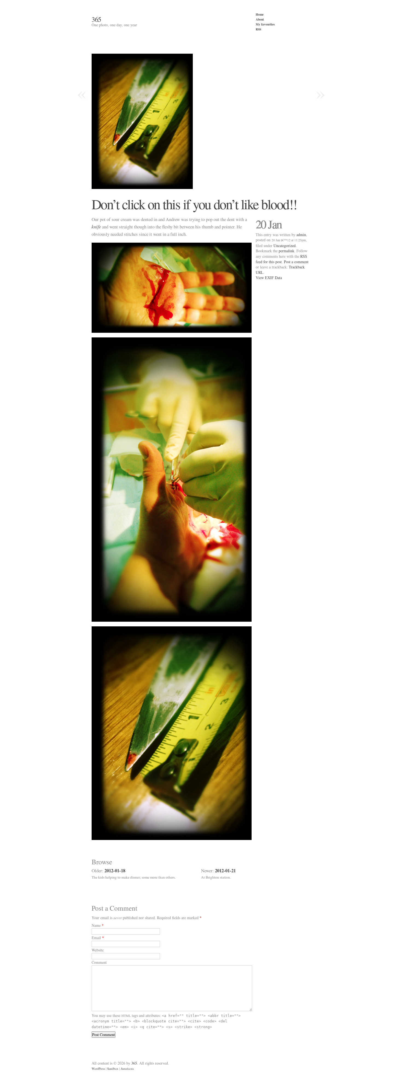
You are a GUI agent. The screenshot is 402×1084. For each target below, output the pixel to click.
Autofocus (127, 1068)
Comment (99, 962)
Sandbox (112, 1068)
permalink (286, 250)
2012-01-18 (114, 870)
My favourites (265, 24)
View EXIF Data (269, 277)
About (260, 19)
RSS (258, 29)
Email (96, 937)
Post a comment (296, 261)
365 (96, 19)
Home (260, 14)
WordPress (98, 1068)
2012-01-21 (225, 870)
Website (98, 950)
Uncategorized (284, 245)
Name (96, 925)
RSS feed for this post (281, 259)
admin (301, 234)
